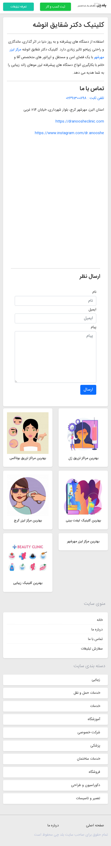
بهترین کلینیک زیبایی (27, 583)
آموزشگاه (94, 719)
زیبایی (96, 680)
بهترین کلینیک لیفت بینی (83, 520)
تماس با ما (95, 639)
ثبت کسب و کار (55, 6)
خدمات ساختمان (88, 759)
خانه (100, 620)
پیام (93, 327)
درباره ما (97, 630)
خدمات (95, 706)
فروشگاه (94, 772)
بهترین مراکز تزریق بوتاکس (28, 458)
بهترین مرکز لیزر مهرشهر (83, 541)
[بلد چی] (92, 6)
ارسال (88, 389)
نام (94, 292)
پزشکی (95, 746)
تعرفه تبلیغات (19, 6)
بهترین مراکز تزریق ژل (83, 458)
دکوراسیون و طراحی (85, 785)
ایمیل (92, 310)
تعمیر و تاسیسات (88, 798)
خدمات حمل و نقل (87, 693)
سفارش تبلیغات (92, 649)
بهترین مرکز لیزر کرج (28, 520)
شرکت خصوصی (88, 732)
